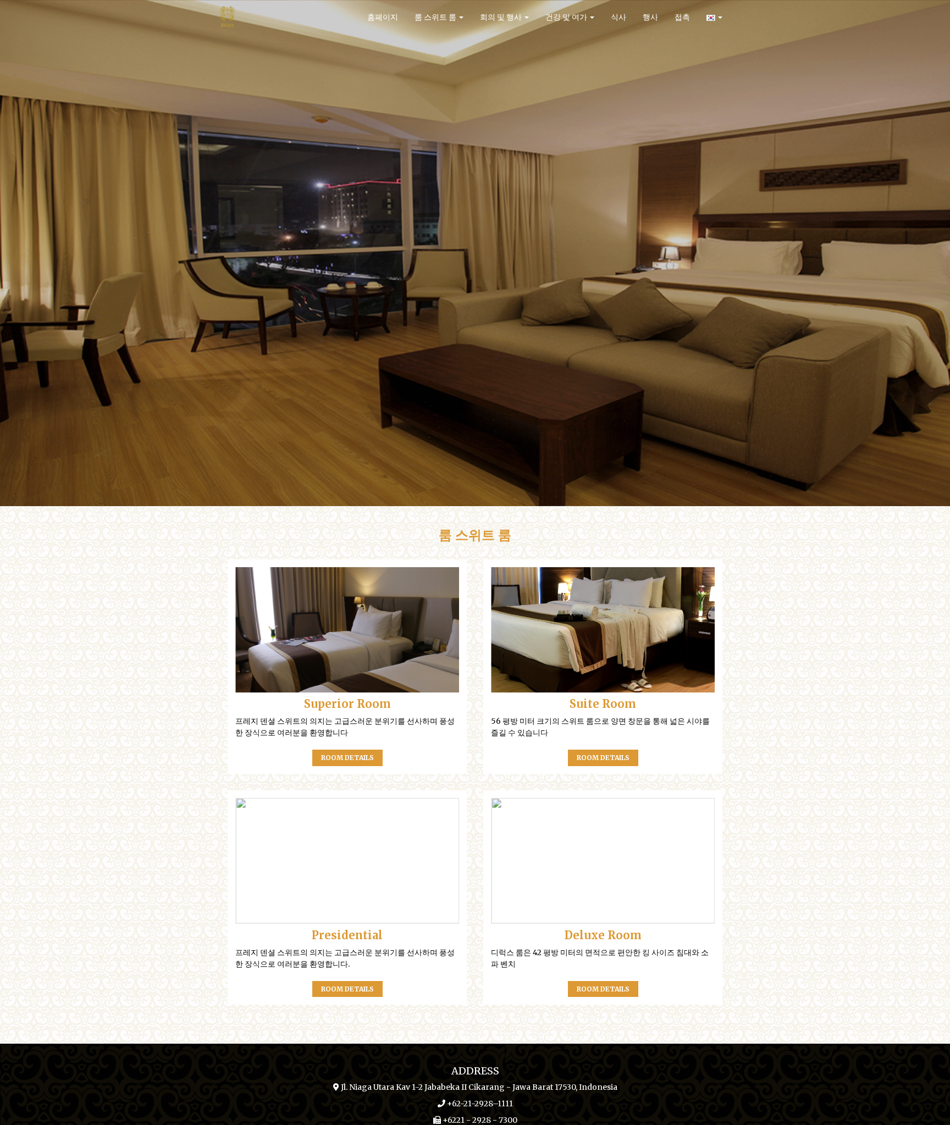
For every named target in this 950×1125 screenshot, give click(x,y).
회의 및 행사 (501, 17)
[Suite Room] (603, 630)
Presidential (347, 935)
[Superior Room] (347, 630)
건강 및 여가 (567, 17)
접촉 (682, 17)
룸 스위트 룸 (436, 17)
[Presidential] (347, 861)
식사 (618, 17)
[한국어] (714, 17)
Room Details (347, 757)
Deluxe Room (603, 935)
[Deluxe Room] (603, 861)
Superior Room (347, 704)
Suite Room (603, 704)
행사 (650, 17)
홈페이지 (382, 17)
